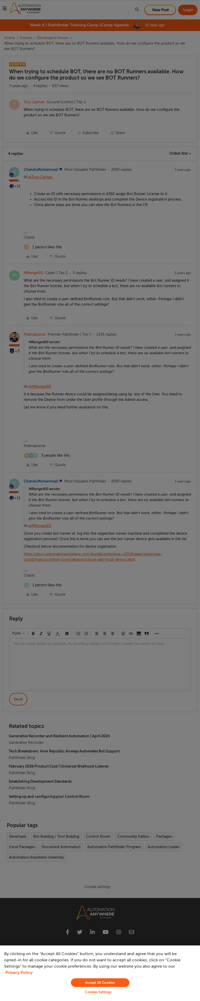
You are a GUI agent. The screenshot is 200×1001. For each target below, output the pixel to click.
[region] (100, 973)
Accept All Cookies (100, 983)
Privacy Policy (19, 972)
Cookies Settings (98, 992)
